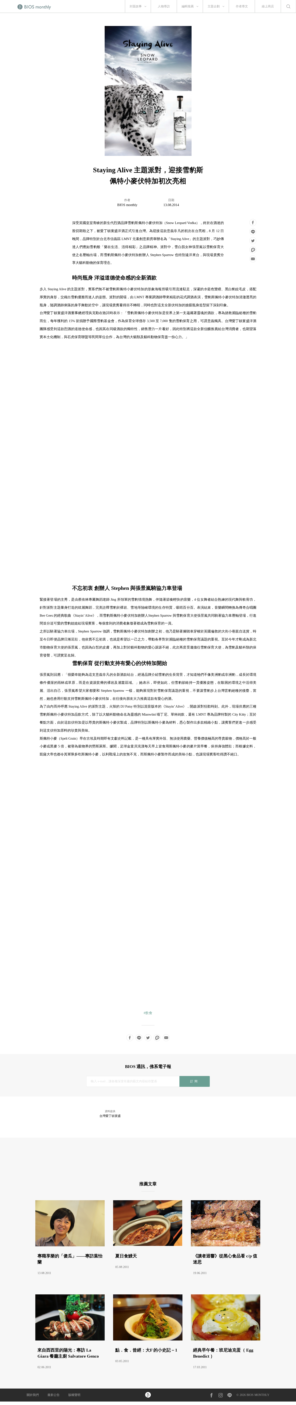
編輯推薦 (188, 6)
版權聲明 (74, 1395)
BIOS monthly (127, 205)
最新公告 (53, 1395)
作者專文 (242, 6)
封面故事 (136, 6)
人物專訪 (164, 6)
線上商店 (268, 6)
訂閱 (194, 1081)
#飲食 (148, 1013)
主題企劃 (214, 6)
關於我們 (33, 1395)
